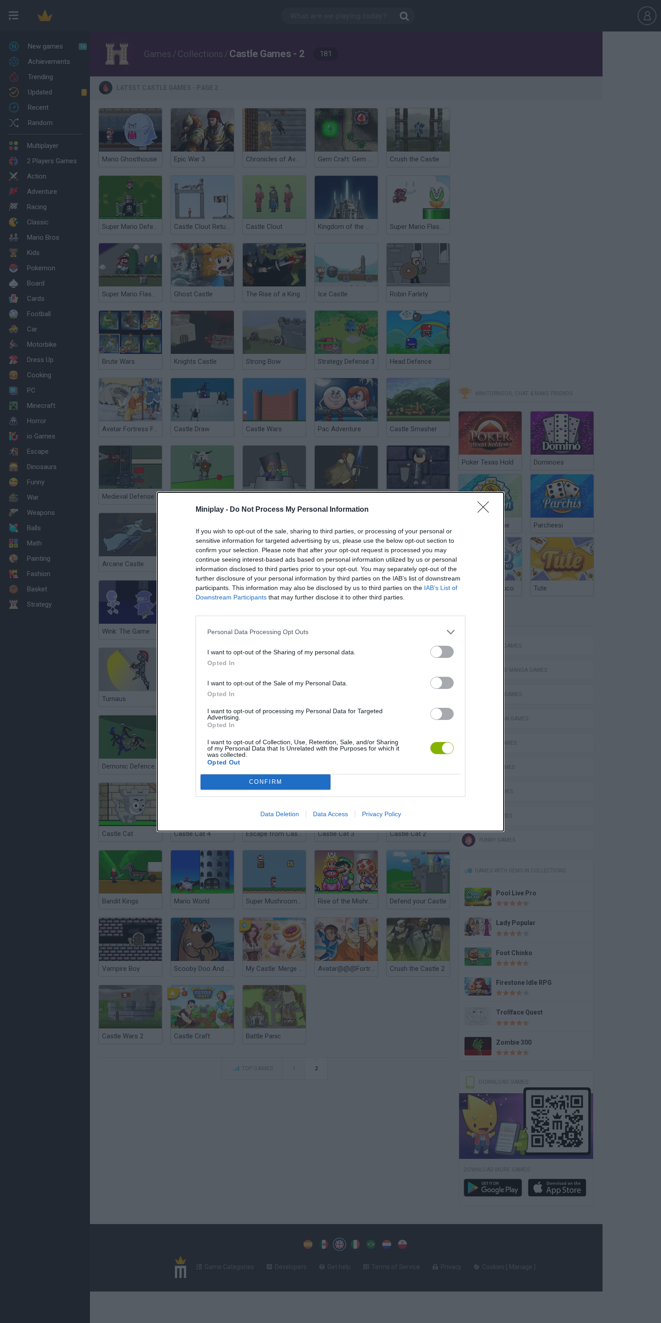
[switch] (442, 652)
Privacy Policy (381, 814)
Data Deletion (279, 814)
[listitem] (330, 632)
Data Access (330, 814)
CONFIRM (265, 781)
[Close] (486, 509)
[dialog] (330, 661)
